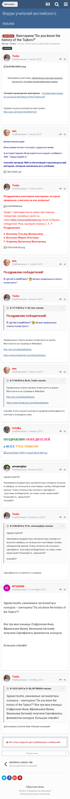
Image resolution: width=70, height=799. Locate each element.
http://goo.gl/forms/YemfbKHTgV (20, 112)
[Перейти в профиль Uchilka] (6, 429)
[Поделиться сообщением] (65, 59)
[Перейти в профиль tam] (6, 132)
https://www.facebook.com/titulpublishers (25, 355)
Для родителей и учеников (46, 43)
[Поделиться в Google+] (14, 777)
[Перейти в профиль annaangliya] (6, 468)
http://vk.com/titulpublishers (18, 349)
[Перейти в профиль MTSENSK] (6, 588)
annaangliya (19, 466)
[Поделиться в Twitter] (4, 777)
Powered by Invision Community (35, 794)
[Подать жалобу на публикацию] (60, 59)
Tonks (12, 43)
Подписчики (32, 753)
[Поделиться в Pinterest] (20, 777)
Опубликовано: (26, 59)
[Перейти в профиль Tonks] (6, 57)
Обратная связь (35, 786)
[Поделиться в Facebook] (9, 777)
